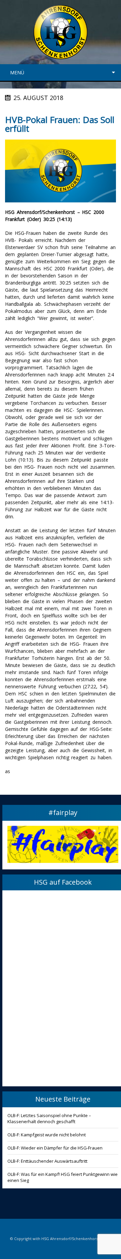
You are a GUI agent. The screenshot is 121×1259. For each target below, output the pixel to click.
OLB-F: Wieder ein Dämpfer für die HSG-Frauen (55, 1148)
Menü (17, 72)
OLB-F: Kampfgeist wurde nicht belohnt (46, 1135)
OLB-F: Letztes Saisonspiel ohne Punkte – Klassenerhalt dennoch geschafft (49, 1118)
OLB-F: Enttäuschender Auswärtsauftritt (47, 1161)
